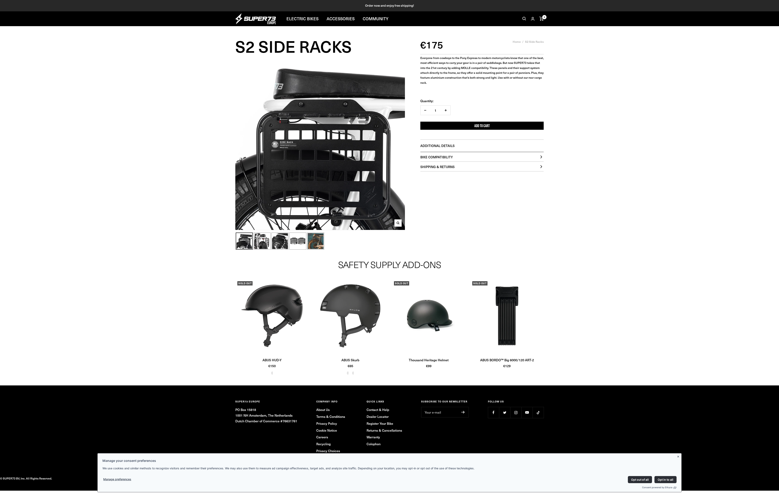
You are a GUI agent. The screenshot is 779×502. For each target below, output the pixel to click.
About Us (323, 409)
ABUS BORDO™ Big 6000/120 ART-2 (507, 359)
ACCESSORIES (341, 18)
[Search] (524, 18)
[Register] (463, 412)
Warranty (373, 436)
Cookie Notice (326, 430)
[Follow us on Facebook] (493, 412)
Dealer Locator (378, 416)
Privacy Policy (326, 423)
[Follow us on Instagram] (515, 412)
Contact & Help (378, 409)
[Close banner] (679, 455)
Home (517, 42)
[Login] (533, 18)
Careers (322, 436)
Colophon (374, 443)
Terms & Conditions (330, 416)
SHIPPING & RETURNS (437, 166)
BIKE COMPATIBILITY (436, 156)
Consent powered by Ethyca (657, 487)
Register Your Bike (380, 423)
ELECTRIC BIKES (302, 18)
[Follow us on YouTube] (527, 412)
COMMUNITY (375, 18)
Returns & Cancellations (384, 430)
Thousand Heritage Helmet (429, 359)
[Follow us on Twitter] (504, 412)
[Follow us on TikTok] (538, 412)
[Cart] (541, 19)
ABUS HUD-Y (272, 359)
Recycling (323, 443)
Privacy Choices (328, 450)
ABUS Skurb (350, 359)
